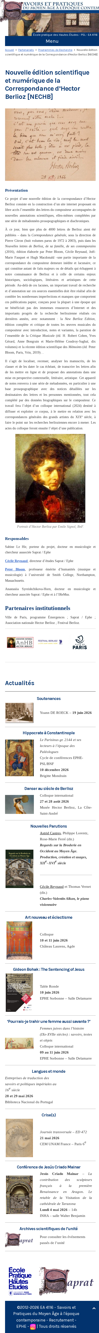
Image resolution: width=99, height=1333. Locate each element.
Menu (52, 41)
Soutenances (49, 698)
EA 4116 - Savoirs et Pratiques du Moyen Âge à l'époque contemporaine (46, 1313)
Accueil (9, 50)
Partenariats (26, 50)
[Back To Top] (94, 1308)
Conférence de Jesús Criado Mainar (48, 1167)
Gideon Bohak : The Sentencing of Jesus (48, 969)
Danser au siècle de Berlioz (48, 788)
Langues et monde (48, 1071)
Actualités (19, 683)
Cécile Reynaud (52, 887)
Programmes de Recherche (55, 50)
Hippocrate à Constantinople (49, 732)
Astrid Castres (50, 833)
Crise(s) (49, 1115)
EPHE (21, 1326)
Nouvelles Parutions (48, 826)
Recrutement (61, 1320)
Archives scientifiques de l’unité (48, 1228)
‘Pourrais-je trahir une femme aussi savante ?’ (48, 1021)
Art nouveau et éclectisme (48, 917)
